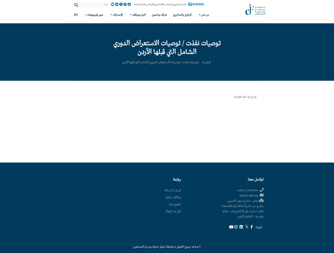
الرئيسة (206, 62)
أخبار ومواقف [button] (139, 15)
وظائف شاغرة (173, 197)
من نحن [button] (204, 15)
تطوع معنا (175, 204)
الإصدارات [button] (117, 15)
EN (76, 15)
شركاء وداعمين (159, 15)
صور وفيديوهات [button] (94, 15)
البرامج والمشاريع (182, 15)
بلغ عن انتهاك (173, 211)
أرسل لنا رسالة (173, 190)
